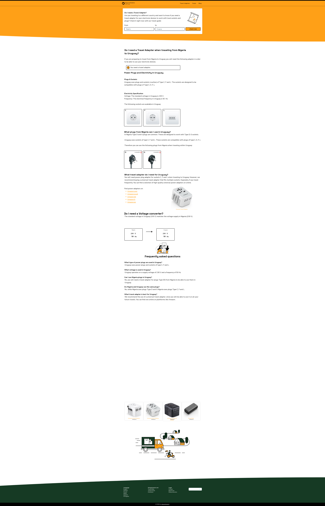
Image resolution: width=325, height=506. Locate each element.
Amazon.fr (131, 199)
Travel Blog (151, 489)
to (156, 25)
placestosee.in (165, 504)
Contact (171, 489)
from (126, 25)
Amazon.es (131, 202)
